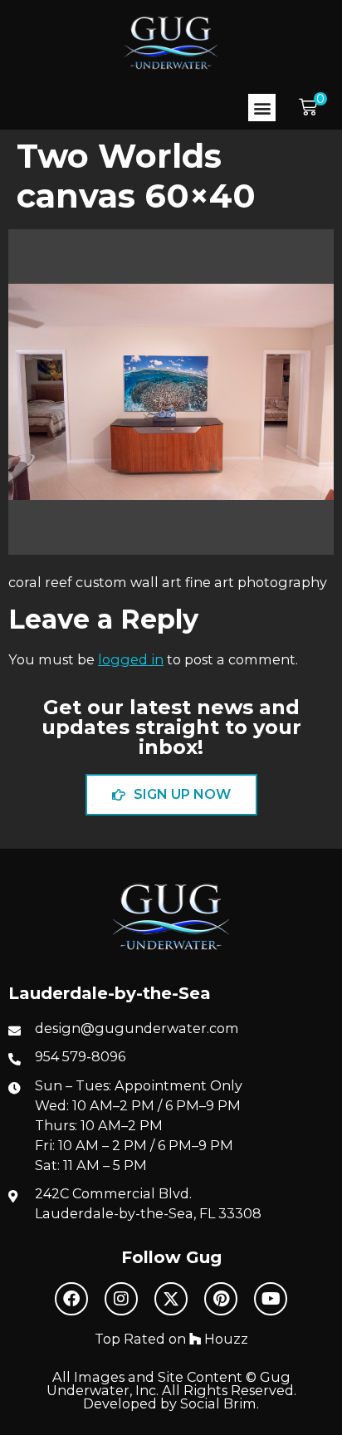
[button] (262, 107)
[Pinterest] (220, 1298)
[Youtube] (270, 1298)
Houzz (224, 1338)
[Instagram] (121, 1298)
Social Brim (218, 1403)
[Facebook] (71, 1298)
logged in (131, 659)
